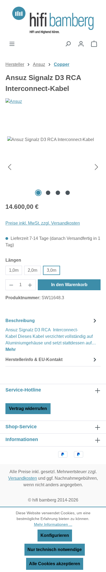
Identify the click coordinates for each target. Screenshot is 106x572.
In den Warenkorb (69, 284)
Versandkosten (22, 478)
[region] (53, 167)
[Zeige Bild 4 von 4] (68, 193)
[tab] (51, 334)
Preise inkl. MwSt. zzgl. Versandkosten (42, 223)
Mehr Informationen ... (53, 524)
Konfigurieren (54, 535)
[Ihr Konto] (81, 43)
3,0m (51, 270)
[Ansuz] (53, 112)
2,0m (32, 270)
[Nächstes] (96, 167)
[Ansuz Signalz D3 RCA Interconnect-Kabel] (53, 167)
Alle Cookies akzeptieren (54, 563)
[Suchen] (67, 43)
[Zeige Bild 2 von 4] (48, 193)
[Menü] (11, 43)
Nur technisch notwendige (54, 549)
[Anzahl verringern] (11, 284)
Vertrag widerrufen (28, 408)
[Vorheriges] (9, 167)
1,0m (13, 270)
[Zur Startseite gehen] (53, 20)
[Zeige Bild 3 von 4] (58, 193)
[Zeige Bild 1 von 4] (38, 193)
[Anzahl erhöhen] (30, 284)
